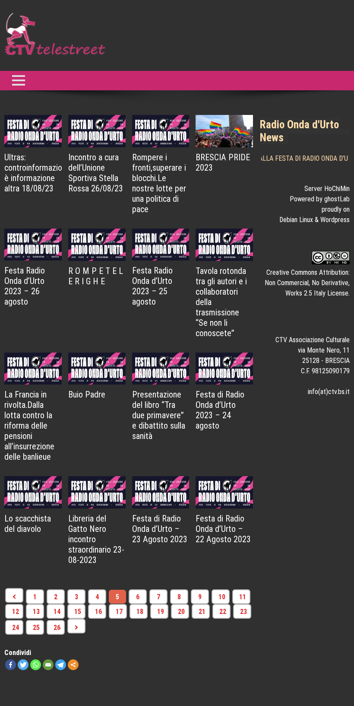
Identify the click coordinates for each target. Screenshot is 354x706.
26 (57, 627)
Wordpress (335, 220)
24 (15, 627)
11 (242, 597)
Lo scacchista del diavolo (27, 523)
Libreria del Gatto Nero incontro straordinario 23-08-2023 (96, 539)
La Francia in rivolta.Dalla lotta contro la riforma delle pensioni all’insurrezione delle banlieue (29, 425)
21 (202, 611)
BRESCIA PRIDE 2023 (223, 162)
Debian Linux (296, 220)
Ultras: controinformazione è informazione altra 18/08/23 (33, 173)
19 (160, 611)
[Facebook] (10, 664)
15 (77, 611)
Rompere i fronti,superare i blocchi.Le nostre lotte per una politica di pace (159, 183)
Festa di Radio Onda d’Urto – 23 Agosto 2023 (159, 528)
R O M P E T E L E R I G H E (95, 276)
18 (139, 611)
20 (181, 611)
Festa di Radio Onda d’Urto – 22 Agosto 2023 (223, 528)
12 (15, 611)
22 (222, 611)
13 (36, 611)
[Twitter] (23, 664)
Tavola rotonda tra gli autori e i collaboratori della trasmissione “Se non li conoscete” (221, 302)
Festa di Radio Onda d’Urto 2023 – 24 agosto (220, 410)
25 (36, 627)
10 (221, 597)
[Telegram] (60, 664)
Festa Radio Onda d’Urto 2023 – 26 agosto (24, 286)
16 (98, 611)
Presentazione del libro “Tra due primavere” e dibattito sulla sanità (158, 415)
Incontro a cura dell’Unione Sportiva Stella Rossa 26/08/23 (95, 173)
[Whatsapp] (35, 664)
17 (119, 611)
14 (57, 611)
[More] (73, 664)
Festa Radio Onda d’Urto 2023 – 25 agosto (152, 286)
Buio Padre (86, 394)
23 (243, 611)
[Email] (48, 664)
